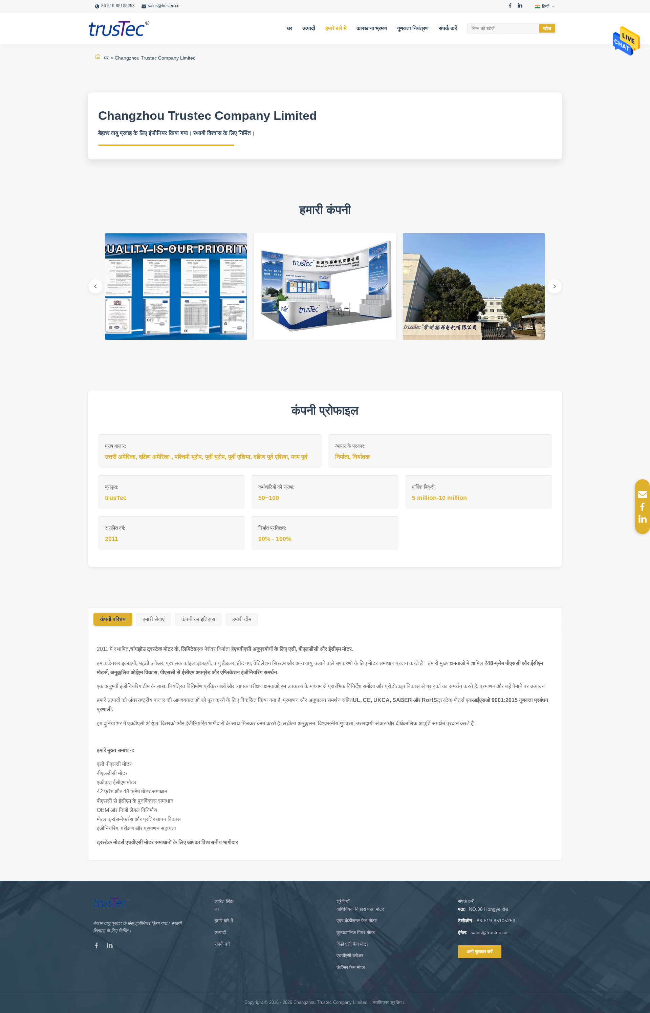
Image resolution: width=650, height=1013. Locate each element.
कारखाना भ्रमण (371, 28)
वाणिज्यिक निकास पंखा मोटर (360, 909)
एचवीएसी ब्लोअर (350, 955)
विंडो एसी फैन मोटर (352, 944)
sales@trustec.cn (163, 5)
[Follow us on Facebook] (642, 506)
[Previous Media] (95, 286)
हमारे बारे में (335, 28)
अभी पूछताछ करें (480, 951)
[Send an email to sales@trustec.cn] (642, 494)
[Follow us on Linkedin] (642, 518)
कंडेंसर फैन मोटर (351, 967)
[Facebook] (510, 6)
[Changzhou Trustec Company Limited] (119, 28)
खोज (547, 28)
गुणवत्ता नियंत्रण (413, 28)
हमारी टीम (241, 619)
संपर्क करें (448, 28)
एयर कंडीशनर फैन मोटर (357, 920)
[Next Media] (554, 286)
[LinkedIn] (520, 6)
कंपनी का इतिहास (198, 619)
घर (289, 28)
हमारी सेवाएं (154, 619)
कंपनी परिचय (113, 619)
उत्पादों (308, 28)
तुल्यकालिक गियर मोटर (356, 932)
